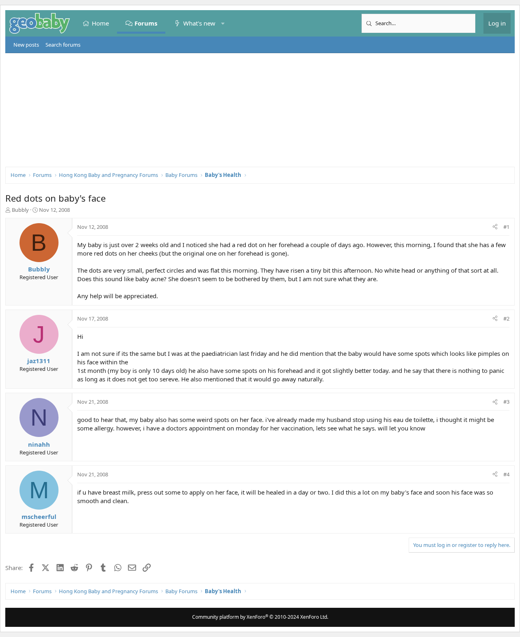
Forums (146, 23)
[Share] (495, 227)
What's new (199, 23)
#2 (506, 318)
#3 (506, 401)
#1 (506, 226)
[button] (223, 23)
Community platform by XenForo (260, 616)
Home (100, 23)
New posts (26, 44)
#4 (506, 474)
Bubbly (20, 209)
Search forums (63, 44)
